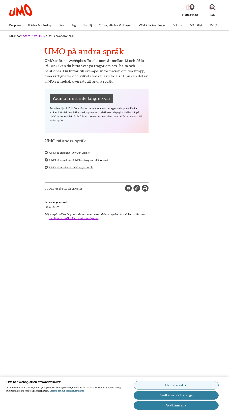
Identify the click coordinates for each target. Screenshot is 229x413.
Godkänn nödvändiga (176, 395)
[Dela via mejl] (128, 188)
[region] (114, 395)
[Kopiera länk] (136, 188)
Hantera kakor (176, 385)
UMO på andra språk (61, 36)
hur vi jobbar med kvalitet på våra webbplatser (73, 218)
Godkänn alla (176, 405)
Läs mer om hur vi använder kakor (67, 391)
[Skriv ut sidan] (145, 188)
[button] (212, 10)
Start (26, 36)
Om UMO (38, 36)
